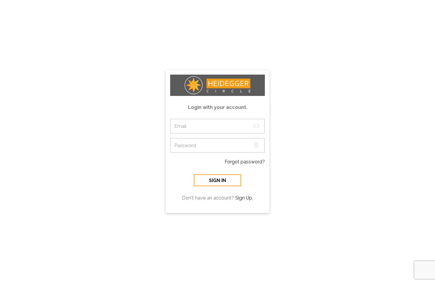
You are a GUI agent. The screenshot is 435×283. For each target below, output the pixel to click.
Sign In (217, 180)
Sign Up (243, 198)
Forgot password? (245, 162)
